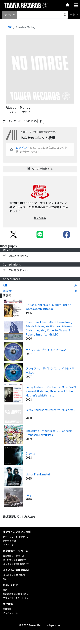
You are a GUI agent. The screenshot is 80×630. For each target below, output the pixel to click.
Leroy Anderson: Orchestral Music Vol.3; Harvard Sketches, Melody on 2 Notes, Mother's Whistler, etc (51, 391)
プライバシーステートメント (16, 598)
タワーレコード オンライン (16, 536)
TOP (9, 27)
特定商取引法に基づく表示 (16, 593)
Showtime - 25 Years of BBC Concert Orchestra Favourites (49, 433)
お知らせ (7, 578)
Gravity (30, 453)
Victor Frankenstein (38, 474)
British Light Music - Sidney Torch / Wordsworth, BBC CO (48, 307)
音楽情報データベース (13, 555)
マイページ (8, 544)
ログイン (21, 147)
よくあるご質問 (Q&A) (14, 574)
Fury (28, 495)
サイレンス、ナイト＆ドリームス (46, 350)
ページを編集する (42, 169)
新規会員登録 (9, 540)
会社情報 (7, 608)
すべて (8, 15)
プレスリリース (10, 612)
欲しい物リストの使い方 (14, 559)
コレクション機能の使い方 (16, 563)
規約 (5, 589)
